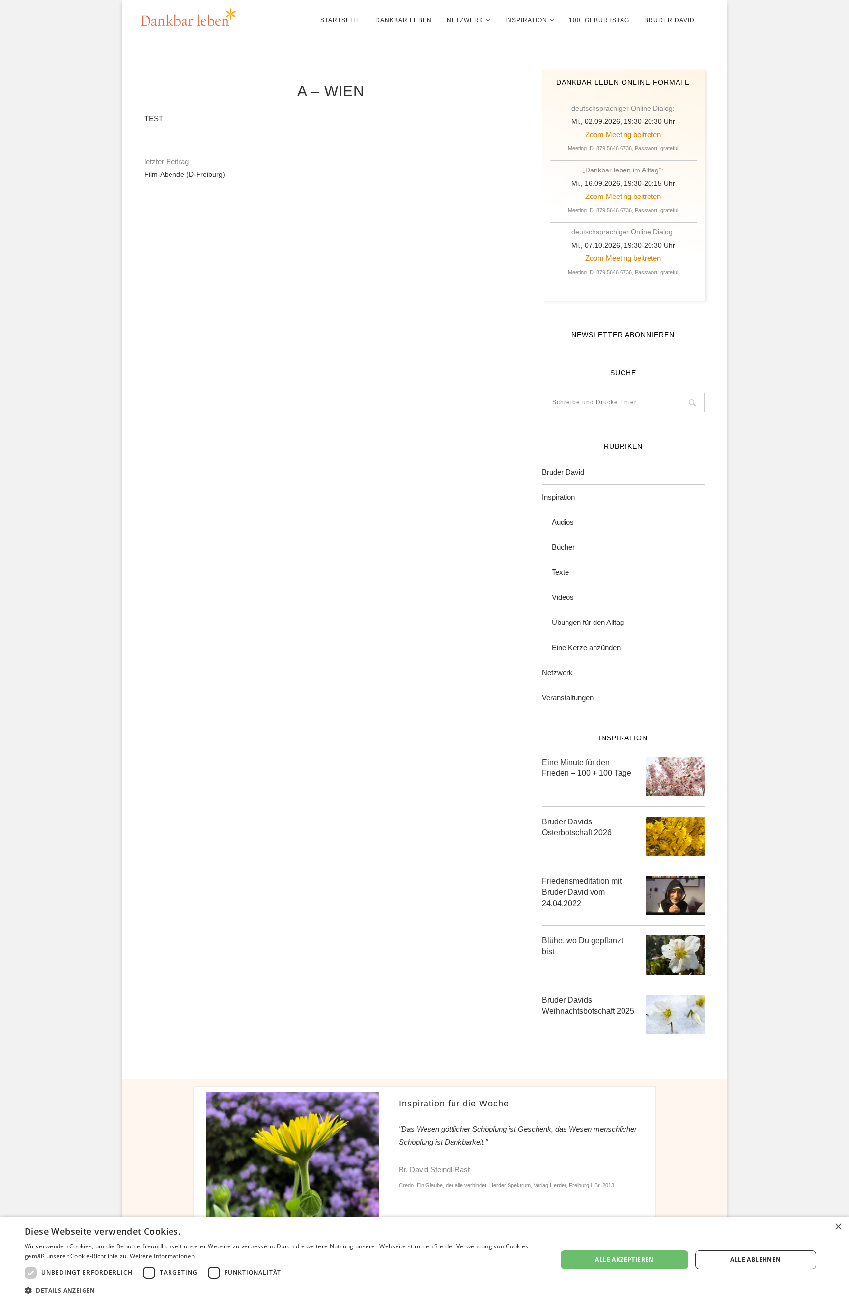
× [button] (838, 1227)
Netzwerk (465, 20)
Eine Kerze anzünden (586, 647)
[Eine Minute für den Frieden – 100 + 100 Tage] (675, 776)
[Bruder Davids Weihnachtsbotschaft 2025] (675, 1014)
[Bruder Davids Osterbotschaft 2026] (675, 836)
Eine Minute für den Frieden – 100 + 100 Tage (586, 767)
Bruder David (669, 20)
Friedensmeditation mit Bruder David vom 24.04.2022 (582, 892)
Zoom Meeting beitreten (623, 134)
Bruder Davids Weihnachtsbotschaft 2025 (588, 1005)
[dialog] (424, 1260)
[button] (283, 1290)
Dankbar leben (403, 20)
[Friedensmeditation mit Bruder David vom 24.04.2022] (675, 895)
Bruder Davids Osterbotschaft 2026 (577, 827)
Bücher (563, 547)
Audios (563, 522)
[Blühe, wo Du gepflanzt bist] (675, 955)
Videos (563, 597)
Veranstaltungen (568, 697)
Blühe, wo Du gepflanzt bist (582, 946)
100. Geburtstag (599, 20)
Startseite (340, 20)
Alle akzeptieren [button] (624, 1259)
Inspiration (526, 20)
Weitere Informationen (162, 1256)
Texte (560, 572)
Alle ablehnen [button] (755, 1259)
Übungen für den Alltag (588, 622)
